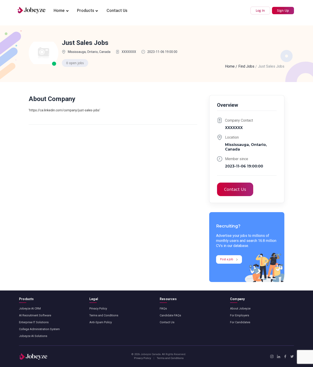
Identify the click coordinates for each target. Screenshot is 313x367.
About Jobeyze (240, 308)
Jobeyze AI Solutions (33, 336)
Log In (260, 10)
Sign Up (283, 10)
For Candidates (240, 322)
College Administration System (39, 329)
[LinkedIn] (278, 356)
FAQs (163, 308)
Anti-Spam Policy (100, 322)
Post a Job (226, 259)
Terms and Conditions (103, 315)
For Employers (239, 315)
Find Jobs (246, 66)
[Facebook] (285, 356)
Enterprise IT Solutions (34, 322)
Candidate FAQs (170, 315)
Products (85, 10)
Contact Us (117, 10)
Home (59, 10)
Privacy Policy (98, 308)
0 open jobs (75, 63)
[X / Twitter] (292, 356)
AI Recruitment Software (35, 315)
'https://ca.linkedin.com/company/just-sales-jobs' (64, 110)
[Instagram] (272, 356)
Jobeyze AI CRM (30, 308)
